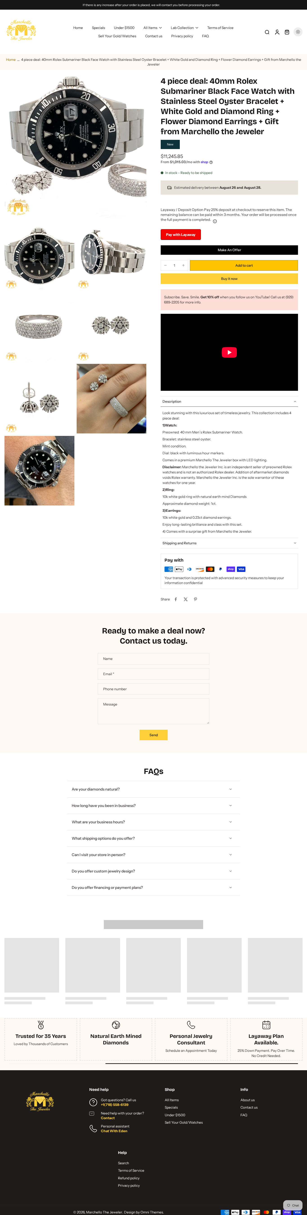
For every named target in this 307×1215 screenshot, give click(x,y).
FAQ (243, 1115)
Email (108, 674)
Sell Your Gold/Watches (184, 1122)
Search (123, 1163)
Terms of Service (131, 1170)
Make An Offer (229, 250)
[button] (244, 265)
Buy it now (229, 279)
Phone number (115, 689)
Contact (108, 1118)
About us (247, 1100)
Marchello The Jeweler (104, 1212)
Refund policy (129, 1178)
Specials (171, 1107)
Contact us (249, 1107)
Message (110, 704)
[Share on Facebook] (176, 599)
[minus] (165, 265)
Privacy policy (129, 1185)
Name (108, 659)
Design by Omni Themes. (144, 1212)
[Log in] (277, 32)
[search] (267, 31)
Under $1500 (175, 1115)
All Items (172, 1100)
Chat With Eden (114, 1131)
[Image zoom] (75, 147)
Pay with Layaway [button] (181, 234)
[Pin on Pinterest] (195, 599)
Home (11, 59)
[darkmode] (298, 31)
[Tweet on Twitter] (186, 599)
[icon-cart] (287, 31)
